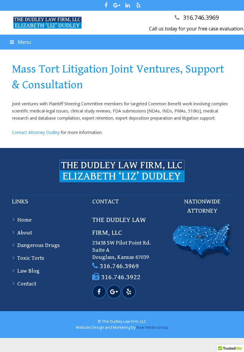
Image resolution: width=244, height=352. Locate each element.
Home (24, 220)
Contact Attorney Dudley (36, 132)
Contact (26, 283)
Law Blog (28, 271)
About (24, 232)
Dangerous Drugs (38, 245)
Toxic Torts (30, 258)
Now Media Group (152, 327)
